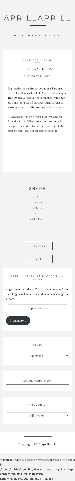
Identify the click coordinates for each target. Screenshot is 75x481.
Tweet (38, 202)
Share (38, 196)
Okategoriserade (37, 60)
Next (37, 258)
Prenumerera (18, 320)
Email (37, 208)
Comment (37, 219)
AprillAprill (37, 17)
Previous (37, 245)
